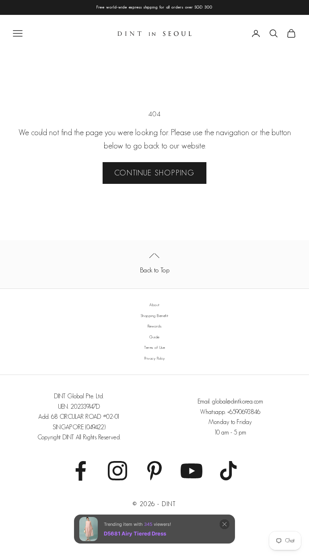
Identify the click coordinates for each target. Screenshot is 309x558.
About (154, 305)
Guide (154, 337)
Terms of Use (154, 347)
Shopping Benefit (155, 315)
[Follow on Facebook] (80, 471)
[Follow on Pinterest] (154, 471)
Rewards (155, 326)
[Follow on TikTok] (228, 471)
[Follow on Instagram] (117, 471)
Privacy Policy (154, 358)
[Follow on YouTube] (191, 471)
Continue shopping (154, 173)
